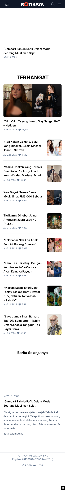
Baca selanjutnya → (14, 433)
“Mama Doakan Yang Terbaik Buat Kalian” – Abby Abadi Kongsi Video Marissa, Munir (22, 171)
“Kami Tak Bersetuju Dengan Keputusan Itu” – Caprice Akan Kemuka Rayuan (22, 267)
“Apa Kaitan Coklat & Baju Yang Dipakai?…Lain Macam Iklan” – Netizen (22, 146)
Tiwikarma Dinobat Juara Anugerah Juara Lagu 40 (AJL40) (20, 220)
